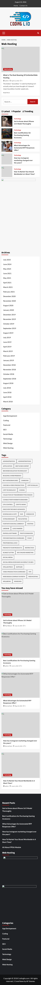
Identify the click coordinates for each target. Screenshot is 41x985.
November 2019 (9, 319)
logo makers (17, 528)
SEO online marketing (25, 552)
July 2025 (7, 260)
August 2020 (8, 305)
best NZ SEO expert (22, 466)
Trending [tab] (28, 111)
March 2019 (8, 351)
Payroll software (10, 533)
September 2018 (9, 379)
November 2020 (9, 301)
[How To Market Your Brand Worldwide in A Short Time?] (2, 167)
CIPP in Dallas (32, 485)
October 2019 (8, 324)
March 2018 (8, 402)
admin (7, 81)
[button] (3, 33)
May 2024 (7, 269)
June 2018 (7, 392)
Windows (17, 581)
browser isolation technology (15, 471)
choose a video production (13, 485)
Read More (6, 92)
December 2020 (9, 296)
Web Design (8, 443)
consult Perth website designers (15, 500)
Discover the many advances (14, 509)
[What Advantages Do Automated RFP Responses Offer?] (6, 146)
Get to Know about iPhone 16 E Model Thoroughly (24, 122)
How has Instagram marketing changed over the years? (23, 160)
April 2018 (7, 397)
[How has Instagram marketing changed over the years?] (2, 155)
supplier (19, 567)
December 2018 (9, 365)
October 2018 (8, 374)
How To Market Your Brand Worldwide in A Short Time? (24, 173)
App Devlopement (10, 416)
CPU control (8, 504)
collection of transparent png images (17, 495)
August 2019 (8, 333)
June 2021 (7, 273)
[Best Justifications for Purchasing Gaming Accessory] (6, 133)
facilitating (22, 519)
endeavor (30, 514)
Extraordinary (9, 519)
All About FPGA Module (11, 847)
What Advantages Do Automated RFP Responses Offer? (24, 147)
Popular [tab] (16, 111)
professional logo (10, 543)
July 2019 (7, 337)
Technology (17, 119)
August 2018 (8, 383)
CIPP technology (9, 490)
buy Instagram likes (10, 480)
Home (16, 6)
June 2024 (7, 264)
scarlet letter (8, 552)
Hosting (30, 524)
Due (21, 514)
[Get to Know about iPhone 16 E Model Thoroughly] (6, 121)
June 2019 (7, 342)
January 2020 (8, 310)
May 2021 (7, 278)
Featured (6, 425)
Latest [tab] (6, 111)
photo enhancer (26, 533)
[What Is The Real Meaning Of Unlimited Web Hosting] (20, 59)
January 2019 (8, 360)
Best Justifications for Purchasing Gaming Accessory (22, 135)
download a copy (10, 514)
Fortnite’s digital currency (13, 524)
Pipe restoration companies (13, 538)
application (7, 466)
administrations (24, 461)
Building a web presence (12, 475)
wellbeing (7, 581)
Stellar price (8, 567)
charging (25, 480)
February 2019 (9, 356)
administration (9, 461)
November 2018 (9, 369)
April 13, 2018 (15, 81)
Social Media (8, 434)
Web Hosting (8, 69)
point (29, 538)
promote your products (12, 548)
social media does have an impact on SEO (18, 562)
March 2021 (8, 287)
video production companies (14, 572)
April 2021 (7, 283)
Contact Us (23, 6)
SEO (4, 430)
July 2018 (7, 388)
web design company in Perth (14, 576)
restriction (29, 548)
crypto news (21, 504)
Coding (6, 420)
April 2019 (7, 347)
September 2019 (9, 328)
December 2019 (9, 315)
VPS (30, 572)
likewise (6, 528)
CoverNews (19, 981)
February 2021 (9, 292)
